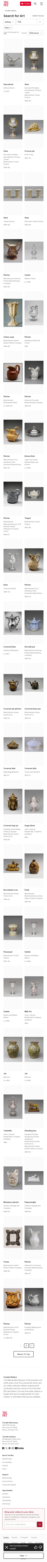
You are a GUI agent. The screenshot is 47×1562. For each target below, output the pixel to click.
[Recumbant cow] (13, 865)
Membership (7, 1478)
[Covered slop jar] (13, 801)
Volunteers (6, 1497)
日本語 (23, 1543)
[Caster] (34, 251)
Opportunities (7, 1490)
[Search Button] (35, 4)
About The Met (7, 1455)
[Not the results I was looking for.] (40, 1547)
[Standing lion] (34, 1106)
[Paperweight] (34, 1178)
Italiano (6, 1543)
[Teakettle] (13, 1106)
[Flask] (34, 865)
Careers (5, 1494)
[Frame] (13, 1237)
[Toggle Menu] (41, 4)
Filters (7, 28)
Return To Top (23, 1354)
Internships (6, 1504)
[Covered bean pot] (34, 684)
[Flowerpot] (13, 927)
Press (4, 1469)
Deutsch (15, 1543)
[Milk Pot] (34, 987)
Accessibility (7, 1462)
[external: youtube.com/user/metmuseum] (19, 1448)
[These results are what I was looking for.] (36, 1547)
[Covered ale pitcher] (13, 684)
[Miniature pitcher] (13, 1178)
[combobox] (26, 22)
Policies (5, 1465)
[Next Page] (32, 1346)
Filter (22, 1556)
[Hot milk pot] (34, 622)
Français (34, 1537)
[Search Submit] (40, 22)
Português (24, 1537)
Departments (7, 1459)
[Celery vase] (13, 313)
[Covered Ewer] (13, 622)
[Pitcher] (13, 251)
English (6, 1537)
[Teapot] (34, 494)
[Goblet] (34, 927)
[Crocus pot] (34, 127)
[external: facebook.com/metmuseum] (3, 1448)
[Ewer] (13, 560)
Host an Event (7, 1481)
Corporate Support (9, 1485)
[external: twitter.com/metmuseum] (6, 1448)
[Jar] (13, 1049)
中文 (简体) (39, 1543)
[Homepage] (6, 3)
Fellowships (6, 1500)
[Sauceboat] (13, 60)
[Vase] (34, 60)
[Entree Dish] (34, 432)
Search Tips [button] (37, 16)
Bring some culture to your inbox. (19, 1512)
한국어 (30, 1543)
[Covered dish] (13, 744)
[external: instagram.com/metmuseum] (13, 1448)
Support (5, 1475)
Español (15, 1537)
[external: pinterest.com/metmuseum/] (10, 1448)
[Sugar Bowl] (34, 801)
